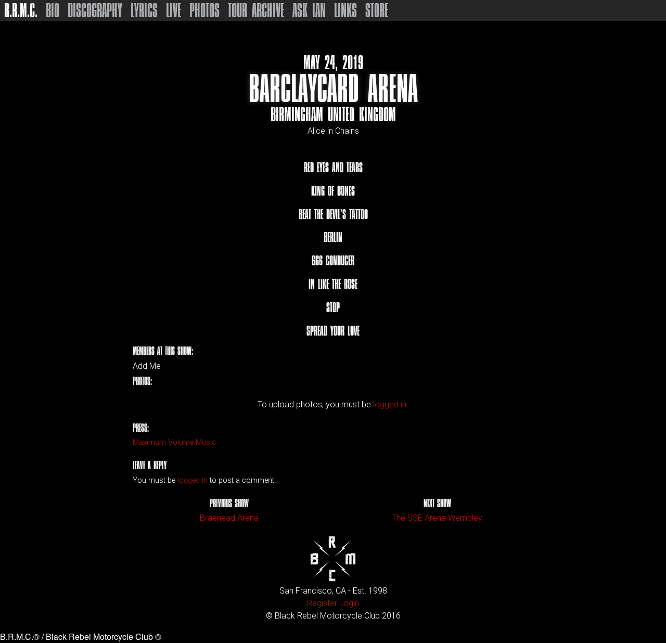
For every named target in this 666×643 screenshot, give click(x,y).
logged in (192, 480)
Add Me (147, 366)
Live (173, 10)
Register (322, 603)
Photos (204, 10)
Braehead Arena (229, 518)
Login (349, 603)
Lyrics (144, 10)
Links (345, 10)
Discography (95, 10)
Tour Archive (256, 10)
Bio (52, 10)
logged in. (390, 404)
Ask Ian (309, 10)
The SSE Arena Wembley (437, 518)
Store (376, 10)
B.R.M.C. (20, 10)
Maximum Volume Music (174, 442)
